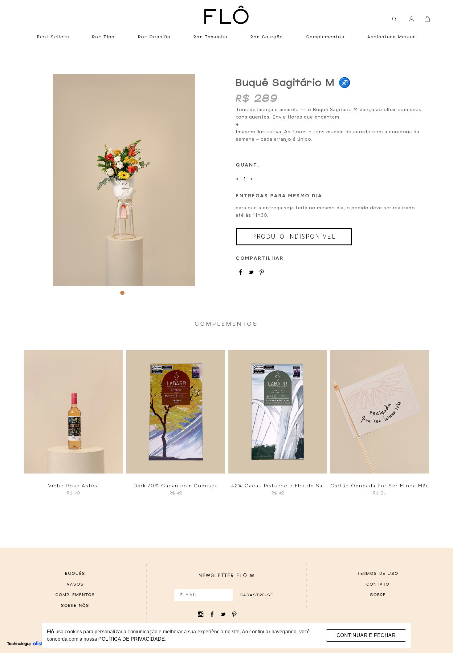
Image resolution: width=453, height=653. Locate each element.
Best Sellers (53, 37)
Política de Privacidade (131, 639)
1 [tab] (122, 293)
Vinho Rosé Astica (73, 486)
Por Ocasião (154, 37)
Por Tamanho (211, 37)
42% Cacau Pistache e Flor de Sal (277, 486)
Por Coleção (267, 37)
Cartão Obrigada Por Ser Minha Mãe (379, 486)
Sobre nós (75, 606)
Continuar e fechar (366, 635)
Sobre (378, 595)
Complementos (325, 37)
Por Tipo (103, 37)
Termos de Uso (377, 574)
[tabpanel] (124, 180)
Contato (378, 584)
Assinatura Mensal (391, 37)
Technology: (19, 644)
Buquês (75, 574)
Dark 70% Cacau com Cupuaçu (175, 486)
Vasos (75, 584)
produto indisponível (294, 237)
